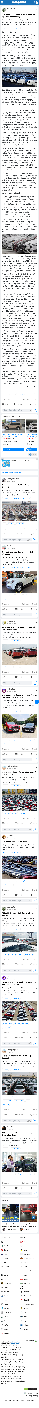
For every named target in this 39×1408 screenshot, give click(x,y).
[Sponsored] (2, 459)
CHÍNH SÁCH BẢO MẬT (27, 1400)
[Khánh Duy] (4, 691)
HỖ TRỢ (19, 1402)
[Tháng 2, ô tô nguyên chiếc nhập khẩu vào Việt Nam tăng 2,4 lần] (19, 1011)
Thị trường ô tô (26, 498)
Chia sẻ (33, 404)
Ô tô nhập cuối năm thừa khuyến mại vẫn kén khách (18, 553)
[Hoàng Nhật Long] (4, 768)
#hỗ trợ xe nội (20, 1174)
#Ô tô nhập (6, 394)
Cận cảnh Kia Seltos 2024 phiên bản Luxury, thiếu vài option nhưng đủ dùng (10, 1225)
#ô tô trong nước (7, 667)
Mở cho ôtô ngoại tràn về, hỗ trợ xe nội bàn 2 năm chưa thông (19, 1134)
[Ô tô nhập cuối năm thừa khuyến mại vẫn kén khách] (19, 582)
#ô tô (4, 523)
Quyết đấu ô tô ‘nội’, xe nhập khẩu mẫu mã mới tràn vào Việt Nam (18, 628)
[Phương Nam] (4, 547)
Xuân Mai (10, 1127)
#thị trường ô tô (29, 394)
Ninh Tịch (10, 976)
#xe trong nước (30, 740)
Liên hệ (34, 454)
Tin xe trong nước (15, 28)
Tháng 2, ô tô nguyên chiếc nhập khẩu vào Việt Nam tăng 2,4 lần (19, 983)
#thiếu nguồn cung (8, 885)
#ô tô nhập (11, 523)
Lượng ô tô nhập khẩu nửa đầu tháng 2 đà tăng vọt (18, 1057)
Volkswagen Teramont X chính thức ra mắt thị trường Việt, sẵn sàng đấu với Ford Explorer (27, 1225)
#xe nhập (16, 667)
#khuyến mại (6, 599)
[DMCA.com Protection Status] (30, 1388)
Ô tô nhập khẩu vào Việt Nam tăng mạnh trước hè (18, 486)
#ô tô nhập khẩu (20, 523)
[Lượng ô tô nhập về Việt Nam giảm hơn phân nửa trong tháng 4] (19, 800)
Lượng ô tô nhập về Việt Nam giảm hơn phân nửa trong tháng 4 (19, 773)
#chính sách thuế (7, 1178)
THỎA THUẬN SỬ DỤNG (11, 1400)
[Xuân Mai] (4, 1128)
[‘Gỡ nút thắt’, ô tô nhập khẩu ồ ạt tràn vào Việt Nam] (19, 942)
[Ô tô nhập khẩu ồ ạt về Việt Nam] (19, 867)
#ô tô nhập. (24, 667)
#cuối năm (26, 595)
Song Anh (10, 835)
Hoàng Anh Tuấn (13, 479)
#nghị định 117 (30, 1174)
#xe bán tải (6, 1104)
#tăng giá (5, 744)
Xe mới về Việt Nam (27, 567)
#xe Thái (20, 954)
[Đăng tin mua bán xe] (37, 702)
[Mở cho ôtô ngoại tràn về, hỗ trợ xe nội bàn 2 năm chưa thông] (19, 1162)
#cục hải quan (21, 813)
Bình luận (18, 404)
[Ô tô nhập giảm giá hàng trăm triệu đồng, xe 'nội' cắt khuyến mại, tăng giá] (19, 726)
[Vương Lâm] (4, 10)
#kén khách (14, 599)
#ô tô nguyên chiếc (8, 1023)
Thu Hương (11, 621)
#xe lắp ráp (20, 394)
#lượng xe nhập (29, 954)
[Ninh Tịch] (4, 978)
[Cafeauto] (19, 77)
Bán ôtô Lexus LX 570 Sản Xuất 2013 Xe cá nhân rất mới (13, 435)
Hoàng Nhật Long (13, 766)
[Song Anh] (4, 837)
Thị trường (5, 28)
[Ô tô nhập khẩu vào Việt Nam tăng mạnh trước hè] (19, 511)
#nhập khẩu (19, 595)
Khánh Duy (11, 689)
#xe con (28, 1100)
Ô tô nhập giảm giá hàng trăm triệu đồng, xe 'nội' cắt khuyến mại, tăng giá (19, 696)
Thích (6, 404)
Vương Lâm (11, 8)
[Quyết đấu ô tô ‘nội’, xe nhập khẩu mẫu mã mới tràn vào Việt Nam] (19, 654)
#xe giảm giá (14, 740)
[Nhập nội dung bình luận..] (17, 410)
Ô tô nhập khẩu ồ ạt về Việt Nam (14, 841)
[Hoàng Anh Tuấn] (4, 480)
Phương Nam (11, 546)
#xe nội (13, 394)
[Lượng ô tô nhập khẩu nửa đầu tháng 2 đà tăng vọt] (19, 1083)
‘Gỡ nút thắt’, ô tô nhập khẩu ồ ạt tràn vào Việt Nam (18, 914)
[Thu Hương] (4, 623)
